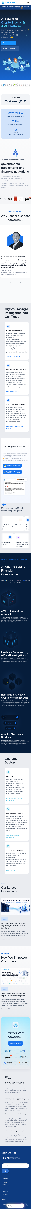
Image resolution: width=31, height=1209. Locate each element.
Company (4, 1182)
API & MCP (4, 1194)
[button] (28, 2)
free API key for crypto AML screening (16, 1119)
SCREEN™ (4, 1199)
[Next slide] (20, 282)
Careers (4, 1184)
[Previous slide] (10, 282)
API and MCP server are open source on (16, 1140)
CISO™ (3, 1197)
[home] (10, 2)
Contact (4, 1187)
